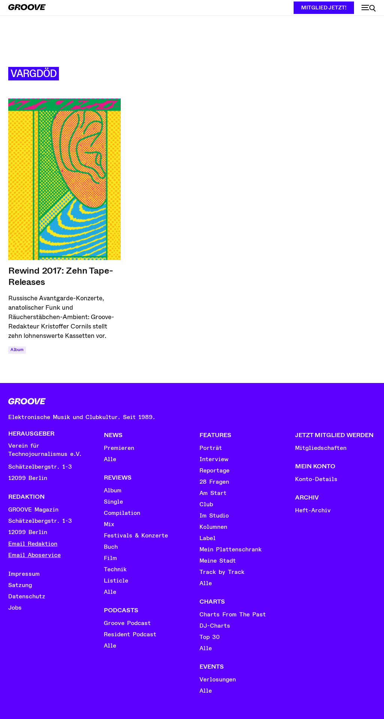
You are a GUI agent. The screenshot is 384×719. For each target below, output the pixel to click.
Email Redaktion (32, 544)
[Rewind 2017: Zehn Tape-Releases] (64, 179)
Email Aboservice (34, 555)
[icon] (369, 8)
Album (17, 350)
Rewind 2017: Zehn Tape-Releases (60, 276)
